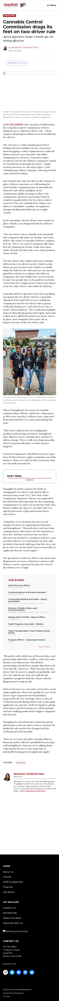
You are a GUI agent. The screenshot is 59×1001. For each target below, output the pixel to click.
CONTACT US (11, 941)
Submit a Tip (9, 964)
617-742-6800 (10, 947)
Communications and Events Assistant (27, 592)
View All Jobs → (45, 647)
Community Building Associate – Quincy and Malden (27, 600)
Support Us (9, 908)
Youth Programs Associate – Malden (25, 624)
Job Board (8, 892)
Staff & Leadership (13, 882)
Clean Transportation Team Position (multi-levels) (29, 632)
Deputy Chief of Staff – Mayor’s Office (26, 617)
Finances (8, 887)
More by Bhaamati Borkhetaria (32, 791)
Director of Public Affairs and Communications (22, 609)
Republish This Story (17, 63)
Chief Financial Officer (19, 585)
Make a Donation (12, 918)
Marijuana (9, 15)
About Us (8, 872)
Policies (7, 877)
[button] (29, 476)
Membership (10, 913)
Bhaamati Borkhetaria (25, 47)
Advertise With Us (13, 923)
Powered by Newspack (13, 993)
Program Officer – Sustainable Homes (26, 640)
